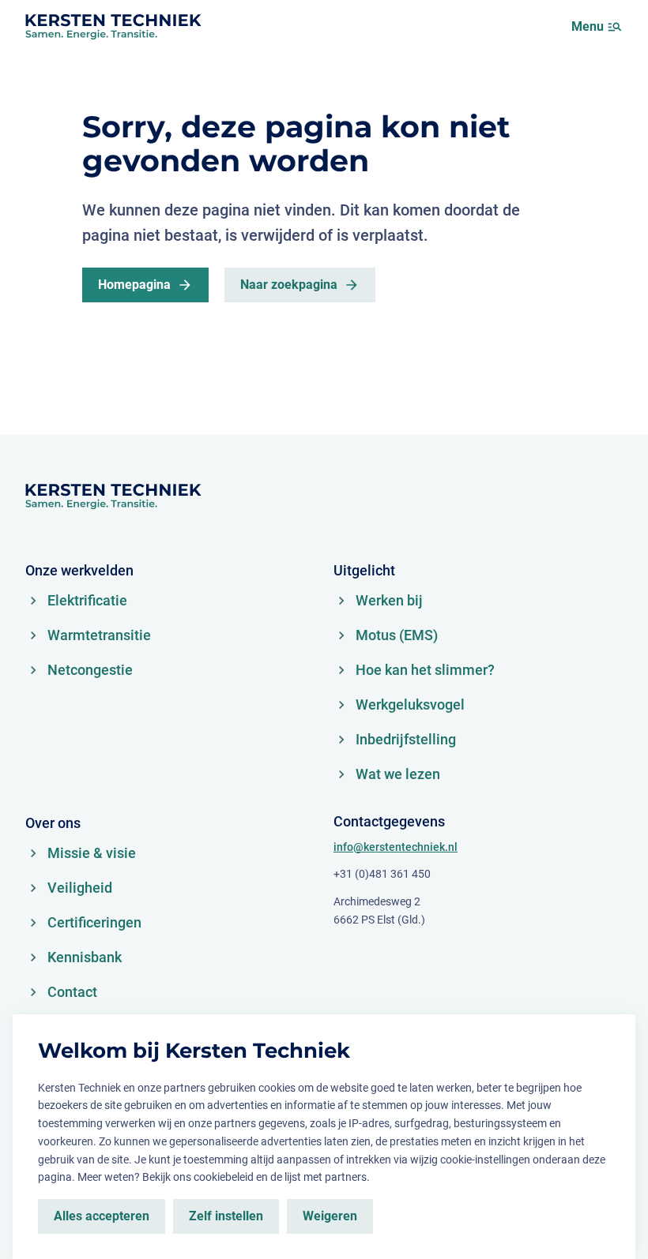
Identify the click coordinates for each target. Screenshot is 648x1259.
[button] (615, 27)
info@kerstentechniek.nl (395, 847)
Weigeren (330, 1215)
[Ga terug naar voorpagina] (113, 27)
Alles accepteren (101, 1215)
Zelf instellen (226, 1215)
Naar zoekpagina (288, 284)
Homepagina (134, 284)
